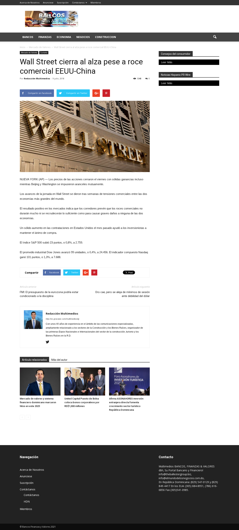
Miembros (96, 2)
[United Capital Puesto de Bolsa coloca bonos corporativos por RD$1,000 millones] (84, 381)
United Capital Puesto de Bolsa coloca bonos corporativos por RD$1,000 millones (81, 402)
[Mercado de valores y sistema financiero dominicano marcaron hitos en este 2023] (40, 381)
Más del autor (59, 359)
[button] (214, 37)
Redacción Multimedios (37, 78)
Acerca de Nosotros (29, 2)
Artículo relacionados (34, 359)
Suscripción (63, 2)
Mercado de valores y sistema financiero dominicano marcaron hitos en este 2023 (38, 402)
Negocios (83, 37)
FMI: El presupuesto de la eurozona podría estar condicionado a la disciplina (49, 294)
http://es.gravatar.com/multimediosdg (62, 319)
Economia (64, 37)
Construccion (105, 37)
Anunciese (48, 2)
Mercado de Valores (29, 52)
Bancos (27, 37)
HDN (27, 501)
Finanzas (45, 37)
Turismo (43, 52)
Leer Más (166, 62)
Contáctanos (78, 2)
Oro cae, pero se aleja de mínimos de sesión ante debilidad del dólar (122, 294)
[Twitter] (49, 342)
